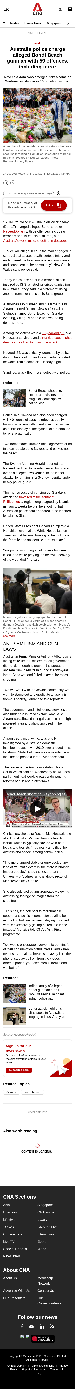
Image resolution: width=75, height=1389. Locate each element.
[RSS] (52, 1327)
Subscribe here (19, 1070)
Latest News (33, 23)
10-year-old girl (53, 333)
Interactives (46, 1234)
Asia (6, 1205)
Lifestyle (9, 1219)
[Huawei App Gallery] (43, 1339)
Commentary (12, 1234)
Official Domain (17, 1365)
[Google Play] (22, 1338)
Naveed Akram (14, 231)
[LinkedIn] (42, 1327)
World (37, 43)
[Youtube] (31, 1327)
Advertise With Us (16, 1291)
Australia (11, 1092)
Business (10, 1212)
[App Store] (27, 1338)
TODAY (9, 1227)
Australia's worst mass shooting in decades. (35, 240)
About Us (10, 1278)
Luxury (43, 1219)
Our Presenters (14, 1298)
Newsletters (12, 1256)
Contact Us (46, 1291)
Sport (41, 1241)
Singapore (54, 23)
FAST (50, 205)
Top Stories (11, 23)
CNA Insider (46, 1212)
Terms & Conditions (42, 1365)
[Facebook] (22, 1327)
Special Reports (15, 1249)
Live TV (9, 1241)
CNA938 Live (48, 1227)
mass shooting (32, 1092)
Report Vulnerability (34, 1369)
